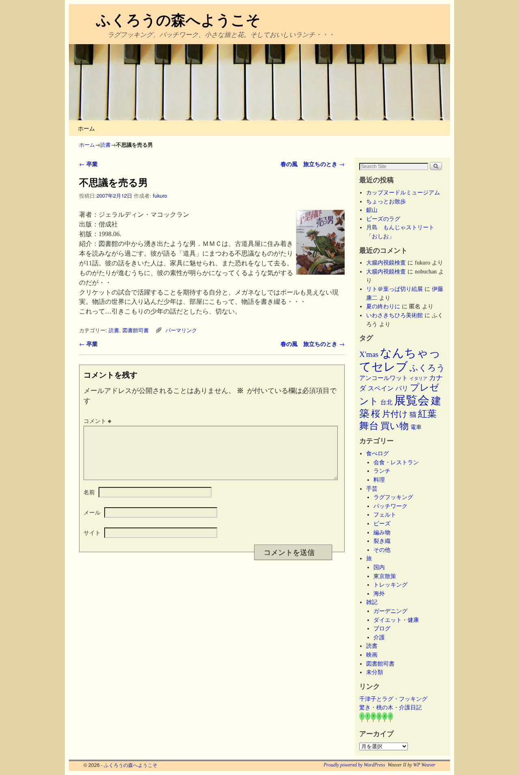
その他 (381, 550)
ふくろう (427, 367)
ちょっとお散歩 (386, 201)
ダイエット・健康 (396, 620)
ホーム (86, 128)
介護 (379, 637)
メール (92, 512)
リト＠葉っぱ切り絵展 (394, 289)
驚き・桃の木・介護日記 (390, 707)
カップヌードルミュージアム (403, 192)
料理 (379, 479)
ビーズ (381, 523)
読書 (105, 144)
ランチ (381, 471)
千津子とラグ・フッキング (393, 699)
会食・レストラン (396, 462)
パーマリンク (181, 330)
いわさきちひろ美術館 (394, 315)
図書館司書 (135, 330)
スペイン (381, 388)
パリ (401, 388)
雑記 (371, 602)
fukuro (160, 195)
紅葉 (427, 414)
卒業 (88, 164)
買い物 (394, 426)
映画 (371, 654)
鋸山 (371, 210)
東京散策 (387, 576)
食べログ (377, 453)
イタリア (418, 378)
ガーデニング (390, 611)
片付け (395, 414)
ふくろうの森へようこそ (178, 19)
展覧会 (411, 400)
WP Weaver (424, 765)
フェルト (384, 514)
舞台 (369, 425)
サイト (92, 532)
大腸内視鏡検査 (386, 262)
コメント (97, 420)
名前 (89, 492)
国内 (379, 567)
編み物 (381, 532)
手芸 (371, 488)
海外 (379, 593)
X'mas (368, 354)
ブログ (381, 628)
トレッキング (390, 584)
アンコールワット (383, 378)
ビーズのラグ (383, 219)
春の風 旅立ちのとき (313, 164)
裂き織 (381, 541)
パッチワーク (393, 506)
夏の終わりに (383, 306)
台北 (386, 402)
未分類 (374, 672)
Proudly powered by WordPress (354, 765)
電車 (416, 427)
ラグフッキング (393, 497)
